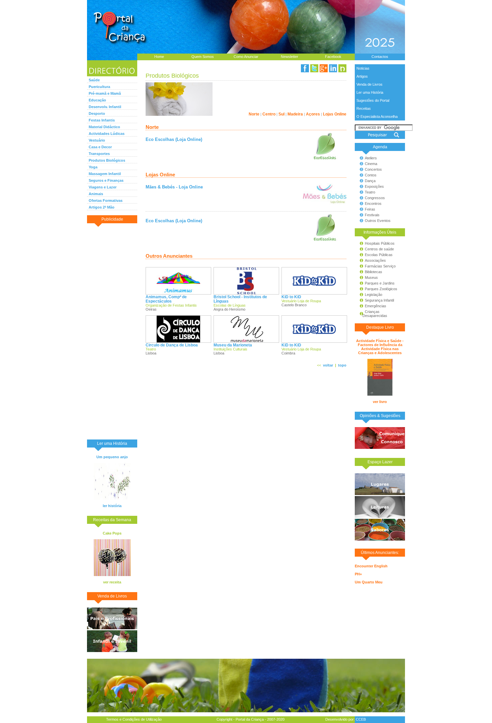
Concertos (373, 169)
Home (159, 57)
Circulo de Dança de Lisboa (172, 345)
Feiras (370, 209)
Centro (268, 114)
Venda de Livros (369, 84)
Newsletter (289, 57)
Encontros (373, 204)
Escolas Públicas (379, 255)
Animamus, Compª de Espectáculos (166, 299)
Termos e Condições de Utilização (134, 719)
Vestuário (97, 140)
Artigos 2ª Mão (101, 207)
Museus (371, 277)
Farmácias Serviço (380, 266)
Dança (370, 181)
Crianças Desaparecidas (371, 314)
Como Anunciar (246, 57)
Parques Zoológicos (381, 289)
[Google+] (324, 68)
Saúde (94, 80)
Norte (254, 114)
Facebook (333, 57)
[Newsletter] (342, 68)
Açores (313, 114)
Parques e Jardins (380, 283)
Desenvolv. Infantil (105, 107)
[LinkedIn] (333, 68)
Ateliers (371, 158)
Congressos (375, 198)
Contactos (380, 57)
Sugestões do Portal (372, 100)
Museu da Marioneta (233, 345)
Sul (281, 114)
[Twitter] (314, 68)
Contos (371, 175)
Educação (97, 100)
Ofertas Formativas (105, 200)
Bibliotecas (373, 272)
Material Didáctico (104, 127)
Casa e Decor (100, 147)
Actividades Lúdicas (107, 134)
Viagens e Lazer (102, 187)
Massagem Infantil (105, 174)
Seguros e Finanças (106, 180)
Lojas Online (334, 114)
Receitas (363, 108)
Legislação (373, 295)
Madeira (295, 114)
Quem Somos (202, 57)
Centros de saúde (379, 249)
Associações (375, 260)
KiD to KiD (291, 297)
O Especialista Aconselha (377, 116)
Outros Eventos (378, 221)
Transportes (99, 154)
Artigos (362, 76)
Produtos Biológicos (107, 160)
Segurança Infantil (379, 300)
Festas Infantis (102, 120)
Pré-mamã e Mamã (105, 93)
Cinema (371, 164)
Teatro (370, 192)
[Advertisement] (112, 331)
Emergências (375, 306)
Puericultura (99, 87)
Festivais (372, 215)
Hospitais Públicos (380, 243)
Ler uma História (369, 92)
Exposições (374, 186)
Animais (96, 194)
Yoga (93, 167)
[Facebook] (305, 68)
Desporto (97, 113)
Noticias (363, 68)
